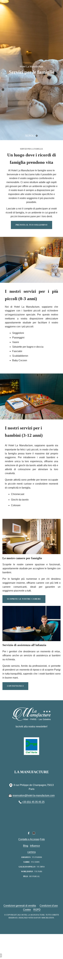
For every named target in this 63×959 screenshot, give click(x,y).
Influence (35, 845)
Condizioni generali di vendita (20, 905)
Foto (42, 839)
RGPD (37, 909)
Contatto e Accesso (28, 839)
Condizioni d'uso (49, 905)
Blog (25, 845)
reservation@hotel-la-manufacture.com (34, 795)
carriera (31, 852)
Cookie (27, 909)
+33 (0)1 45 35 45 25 (33, 802)
